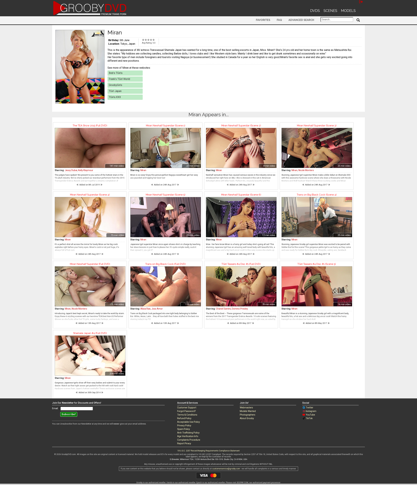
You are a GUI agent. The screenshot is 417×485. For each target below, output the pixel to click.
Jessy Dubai (71, 170)
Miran (143, 170)
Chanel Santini (223, 308)
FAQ (279, 20)
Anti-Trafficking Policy (188, 432)
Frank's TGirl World (119, 79)
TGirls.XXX (115, 97)
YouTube (310, 414)
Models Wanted (248, 411)
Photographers (247, 414)
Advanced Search (301, 20)
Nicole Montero (306, 170)
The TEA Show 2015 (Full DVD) (90, 125)
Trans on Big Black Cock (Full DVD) (165, 264)
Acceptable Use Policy (188, 422)
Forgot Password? (186, 411)
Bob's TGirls (115, 73)
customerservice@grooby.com (226, 469)
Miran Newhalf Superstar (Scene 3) (317, 125)
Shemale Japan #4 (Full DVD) (90, 333)
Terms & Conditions (187, 414)
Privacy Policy (184, 425)
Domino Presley (240, 308)
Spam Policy (183, 429)
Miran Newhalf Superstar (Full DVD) (90, 264)
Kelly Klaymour (85, 170)
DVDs (315, 10)
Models (348, 10)
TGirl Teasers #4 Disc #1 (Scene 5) (316, 264)
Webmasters (246, 407)
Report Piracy (184, 443)
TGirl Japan (115, 91)
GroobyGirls (115, 85)
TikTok (309, 418)
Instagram (311, 411)
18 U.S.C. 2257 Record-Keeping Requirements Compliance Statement (208, 451)
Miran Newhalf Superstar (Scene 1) (165, 125)
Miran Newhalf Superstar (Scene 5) (165, 194)
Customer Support (186, 407)
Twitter (309, 407)
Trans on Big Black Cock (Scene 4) (317, 194)
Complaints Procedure (188, 440)
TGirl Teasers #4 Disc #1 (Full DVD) (241, 264)
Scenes (330, 10)
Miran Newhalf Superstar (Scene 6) (241, 194)
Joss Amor (157, 308)
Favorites (263, 20)
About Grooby (247, 418)
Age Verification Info (187, 436)
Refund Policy (184, 418)
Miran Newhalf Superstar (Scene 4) (90, 194)
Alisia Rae (145, 308)
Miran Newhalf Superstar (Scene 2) (241, 125)
